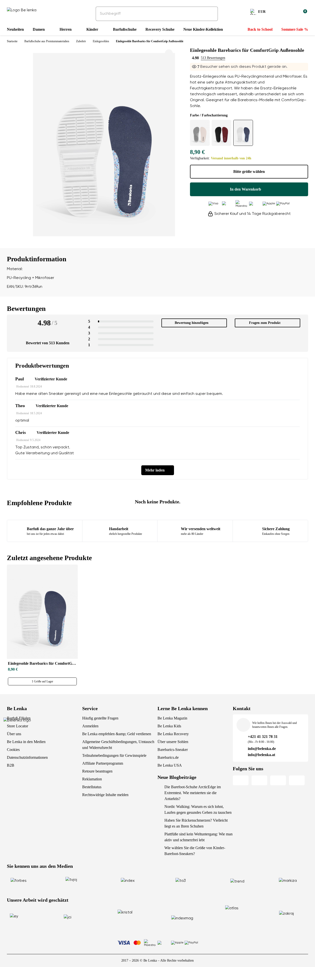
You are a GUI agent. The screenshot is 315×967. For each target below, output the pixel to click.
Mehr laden (155, 470)
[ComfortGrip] (243, 133)
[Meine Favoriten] (280, 12)
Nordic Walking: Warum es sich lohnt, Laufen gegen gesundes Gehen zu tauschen (198, 809)
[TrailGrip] (221, 133)
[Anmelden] (291, 12)
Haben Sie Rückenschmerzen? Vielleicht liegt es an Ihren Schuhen (196, 823)
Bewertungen (26, 308)
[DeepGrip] (200, 133)
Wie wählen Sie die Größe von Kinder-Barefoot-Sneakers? (194, 851)
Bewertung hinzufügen (191, 323)
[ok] (211, 14)
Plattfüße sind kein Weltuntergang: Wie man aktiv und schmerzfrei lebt (198, 837)
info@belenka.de (262, 748)
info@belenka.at (261, 755)
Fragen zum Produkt (265, 323)
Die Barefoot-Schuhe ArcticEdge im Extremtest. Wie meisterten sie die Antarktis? (192, 793)
